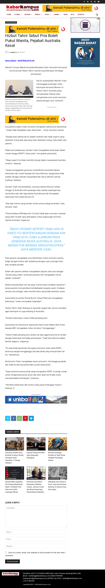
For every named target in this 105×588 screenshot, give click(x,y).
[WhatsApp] (19, 418)
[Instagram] (87, 1)
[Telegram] (31, 418)
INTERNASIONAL (11, 22)
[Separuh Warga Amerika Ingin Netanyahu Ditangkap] (36, 443)
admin (12, 52)
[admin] (6, 52)
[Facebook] (84, 1)
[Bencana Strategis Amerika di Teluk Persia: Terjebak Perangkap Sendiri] (57, 443)
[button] (97, 15)
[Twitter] (91, 1)
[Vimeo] (94, 1)
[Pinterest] (25, 418)
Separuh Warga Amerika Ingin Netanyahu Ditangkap (36, 455)
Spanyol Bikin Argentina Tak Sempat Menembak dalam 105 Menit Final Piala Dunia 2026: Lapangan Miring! (14, 487)
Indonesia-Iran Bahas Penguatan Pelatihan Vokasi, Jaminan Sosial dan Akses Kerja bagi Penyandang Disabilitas (35, 487)
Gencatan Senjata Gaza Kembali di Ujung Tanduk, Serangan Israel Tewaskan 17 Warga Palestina (14, 458)
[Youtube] (98, 1)
